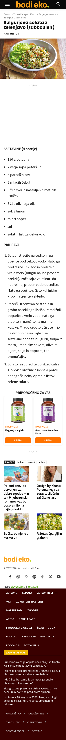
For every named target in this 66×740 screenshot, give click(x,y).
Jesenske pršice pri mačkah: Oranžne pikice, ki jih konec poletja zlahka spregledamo (32, 672)
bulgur (20, 462)
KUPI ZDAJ (18, 440)
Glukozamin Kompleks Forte (46, 432)
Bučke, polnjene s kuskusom (16, 536)
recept (31, 462)
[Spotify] (34, 577)
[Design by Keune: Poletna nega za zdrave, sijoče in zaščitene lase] (49, 474)
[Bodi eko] (33, 4)
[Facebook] (10, 577)
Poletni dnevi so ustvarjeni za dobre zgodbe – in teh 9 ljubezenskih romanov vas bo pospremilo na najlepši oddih (16, 497)
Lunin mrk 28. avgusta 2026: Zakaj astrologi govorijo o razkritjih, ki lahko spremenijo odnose (30, 700)
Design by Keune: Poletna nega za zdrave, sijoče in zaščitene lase (49, 492)
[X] (50, 577)
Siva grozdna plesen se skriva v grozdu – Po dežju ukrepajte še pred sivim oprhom (30, 690)
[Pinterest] (26, 577)
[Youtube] (58, 577)
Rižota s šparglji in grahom (49, 536)
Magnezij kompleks (14, 430)
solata (42, 462)
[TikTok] (42, 577)
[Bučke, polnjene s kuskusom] (16, 521)
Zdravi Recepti (20, 14)
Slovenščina (18, 586)
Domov (7, 14)
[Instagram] (18, 577)
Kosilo (33, 14)
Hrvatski (33, 586)
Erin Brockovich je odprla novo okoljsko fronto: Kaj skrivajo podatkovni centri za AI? (32, 663)
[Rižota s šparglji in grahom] (49, 521)
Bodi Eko (14, 33)
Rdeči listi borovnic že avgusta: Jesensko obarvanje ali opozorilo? (28, 681)
